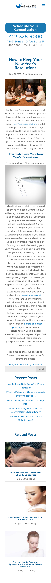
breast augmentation (32, 295)
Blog (25, 74)
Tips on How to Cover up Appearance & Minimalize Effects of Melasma (25, 564)
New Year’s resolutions (25, 124)
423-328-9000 (25, 36)
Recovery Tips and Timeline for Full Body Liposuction (25, 473)
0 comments (35, 74)
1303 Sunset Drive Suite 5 (25, 41)
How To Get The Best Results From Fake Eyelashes (25, 518)
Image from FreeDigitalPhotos (26, 364)
